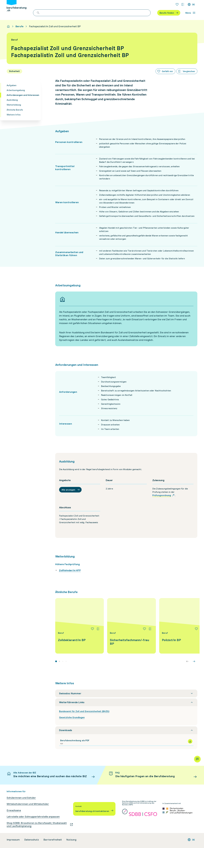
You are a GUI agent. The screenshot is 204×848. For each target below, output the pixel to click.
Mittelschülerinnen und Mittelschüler (28, 804)
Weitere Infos (14, 114)
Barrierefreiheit (52, 839)
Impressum (13, 839)
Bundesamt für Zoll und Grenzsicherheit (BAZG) (84, 711)
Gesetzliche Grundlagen (72, 717)
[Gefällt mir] (92, 629)
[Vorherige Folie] (187, 661)
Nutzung (71, 839)
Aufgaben (11, 85)
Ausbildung (12, 99)
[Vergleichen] (98, 629)
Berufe (19, 26)
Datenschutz (31, 839)
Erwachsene (14, 810)
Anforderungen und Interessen (23, 95)
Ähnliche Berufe (15, 109)
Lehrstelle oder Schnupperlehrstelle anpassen (33, 816)
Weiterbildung (14, 104)
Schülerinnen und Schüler (21, 797)
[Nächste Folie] (194, 661)
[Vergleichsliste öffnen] (183, 4)
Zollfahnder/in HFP (70, 570)
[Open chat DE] (197, 759)
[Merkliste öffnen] (177, 4)
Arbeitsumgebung (16, 90)
